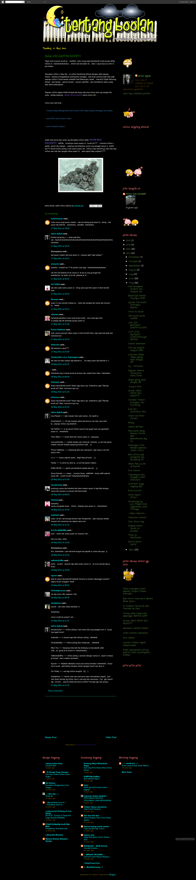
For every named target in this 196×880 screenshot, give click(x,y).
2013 (128, 244)
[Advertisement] (81, 715)
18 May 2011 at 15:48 (60, 570)
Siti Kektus (50, 783)
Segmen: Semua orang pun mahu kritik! (136, 373)
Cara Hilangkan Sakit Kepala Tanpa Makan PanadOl (134, 591)
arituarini (55, 264)
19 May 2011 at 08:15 (60, 585)
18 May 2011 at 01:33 (60, 407)
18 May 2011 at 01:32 (60, 392)
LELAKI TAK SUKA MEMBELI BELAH (137, 305)
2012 (128, 249)
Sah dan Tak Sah (91, 815)
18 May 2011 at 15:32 (60, 555)
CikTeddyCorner (58, 590)
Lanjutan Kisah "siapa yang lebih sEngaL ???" (136, 358)
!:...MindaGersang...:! (93, 867)
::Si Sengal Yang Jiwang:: (57, 772)
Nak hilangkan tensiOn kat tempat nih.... (135, 289)
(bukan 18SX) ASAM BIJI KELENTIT (134, 393)
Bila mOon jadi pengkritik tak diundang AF (136, 457)
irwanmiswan (57, 219)
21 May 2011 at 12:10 (60, 685)
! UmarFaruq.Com (92, 863)
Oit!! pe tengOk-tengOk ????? (136, 349)
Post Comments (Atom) (86, 745)
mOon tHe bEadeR (136, 193)
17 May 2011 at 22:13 (60, 339)
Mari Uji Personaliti (134, 536)
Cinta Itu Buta (135, 311)
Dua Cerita (134, 470)
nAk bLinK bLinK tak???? (136, 317)
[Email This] (90, 206)
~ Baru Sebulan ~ (137, 513)
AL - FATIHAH (135, 366)
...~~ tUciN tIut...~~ (130, 763)
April (132, 549)
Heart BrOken (135, 426)
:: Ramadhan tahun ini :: (54, 805)
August (133, 269)
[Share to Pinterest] (100, 206)
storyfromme (56, 485)
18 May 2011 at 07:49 (60, 479)
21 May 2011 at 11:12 (60, 621)
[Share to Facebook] (98, 206)
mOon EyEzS (57, 234)
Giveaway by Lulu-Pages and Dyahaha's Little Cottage (137, 505)
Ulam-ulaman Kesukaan (135, 632)
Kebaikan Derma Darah (135, 628)
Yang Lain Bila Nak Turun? (94, 829)
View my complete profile (136, 93)
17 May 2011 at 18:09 (60, 228)
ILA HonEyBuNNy (59, 530)
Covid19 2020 (50, 766)
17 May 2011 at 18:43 (60, 294)
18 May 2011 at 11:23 (60, 525)
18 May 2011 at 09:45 (60, 494)
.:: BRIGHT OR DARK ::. (94, 854)
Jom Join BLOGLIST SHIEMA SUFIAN (137, 325)
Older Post (111, 737)
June (131, 278)
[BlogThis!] (93, 206)
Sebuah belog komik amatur (96, 826)
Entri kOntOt (135, 490)
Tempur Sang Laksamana (95, 807)
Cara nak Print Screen (136, 417)
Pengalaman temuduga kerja (56, 829)
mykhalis (55, 515)
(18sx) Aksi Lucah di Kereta (137, 465)
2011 (128, 253)
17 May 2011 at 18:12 (60, 258)
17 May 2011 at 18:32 (60, 279)
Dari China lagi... (136, 521)
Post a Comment (55, 691)
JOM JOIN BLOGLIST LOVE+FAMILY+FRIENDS (137, 335)
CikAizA (54, 500)
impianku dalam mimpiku (95, 796)
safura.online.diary (54, 763)
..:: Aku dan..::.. (52, 794)
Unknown (55, 345)
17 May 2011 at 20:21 (60, 309)
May (131, 282)
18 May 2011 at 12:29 (60, 542)
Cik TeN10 (55, 284)
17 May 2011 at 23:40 (60, 352)
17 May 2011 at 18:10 (60, 246)
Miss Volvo (127, 772)
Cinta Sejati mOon (134, 496)
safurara (54, 314)
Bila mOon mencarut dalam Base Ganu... (138, 600)
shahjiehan (56, 603)
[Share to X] (95, 206)
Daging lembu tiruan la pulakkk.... (135, 528)
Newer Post (51, 737)
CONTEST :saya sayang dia (136, 485)
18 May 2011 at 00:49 (60, 377)
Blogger (112, 874)
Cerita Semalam (136, 343)
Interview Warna (137, 517)
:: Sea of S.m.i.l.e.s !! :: (55, 802)
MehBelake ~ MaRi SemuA (95, 846)
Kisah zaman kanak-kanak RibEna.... (136, 766)
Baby (131, 422)
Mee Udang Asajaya (91, 779)
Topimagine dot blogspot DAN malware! (136, 477)
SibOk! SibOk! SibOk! (134, 543)
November (134, 257)
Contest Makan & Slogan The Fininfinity (136, 402)
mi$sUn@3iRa (57, 560)
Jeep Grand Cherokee (92, 809)
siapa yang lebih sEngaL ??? (137, 381)
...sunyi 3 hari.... (135, 386)
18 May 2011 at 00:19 (60, 364)
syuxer (54, 575)
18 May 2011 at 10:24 (60, 510)
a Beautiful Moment (54, 835)
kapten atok (89, 835)
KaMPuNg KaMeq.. (92, 776)
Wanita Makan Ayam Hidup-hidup (134, 644)
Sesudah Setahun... (91, 848)
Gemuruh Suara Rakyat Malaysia (96, 857)
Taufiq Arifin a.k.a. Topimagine (65, 357)
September (135, 265)
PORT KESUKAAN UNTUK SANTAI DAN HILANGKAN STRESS (136, 652)
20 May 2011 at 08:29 (60, 598)
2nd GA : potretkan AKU (137, 410)
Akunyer (55, 299)
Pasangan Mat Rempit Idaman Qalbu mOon (137, 448)
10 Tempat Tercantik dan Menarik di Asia (136, 607)
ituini (86, 785)
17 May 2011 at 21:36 (60, 324)
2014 (128, 240)
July (131, 274)
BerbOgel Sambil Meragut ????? (137, 297)
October (134, 261)
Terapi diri (49, 796)
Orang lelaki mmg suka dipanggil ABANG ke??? (135, 614)
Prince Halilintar (58, 330)
